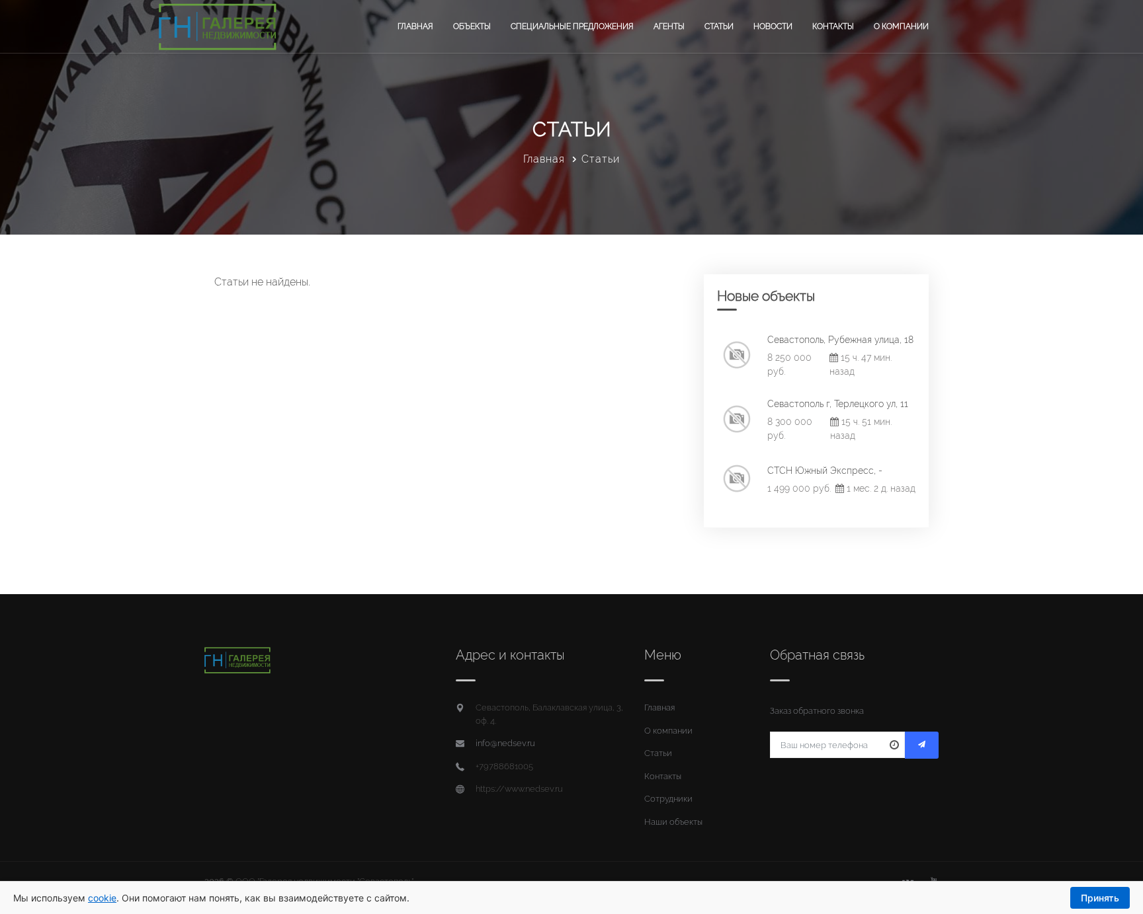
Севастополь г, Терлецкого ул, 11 (837, 404)
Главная (415, 26)
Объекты (472, 26)
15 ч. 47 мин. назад (860, 364)
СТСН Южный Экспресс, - (824, 470)
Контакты (833, 26)
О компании (901, 26)
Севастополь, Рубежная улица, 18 (840, 339)
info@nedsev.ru (505, 743)
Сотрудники (668, 799)
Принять (1100, 897)
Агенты (669, 26)
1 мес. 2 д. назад (879, 488)
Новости (772, 26)
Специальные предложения (572, 26)
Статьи (719, 26)
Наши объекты (673, 822)
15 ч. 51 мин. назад (861, 428)
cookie (102, 897)
